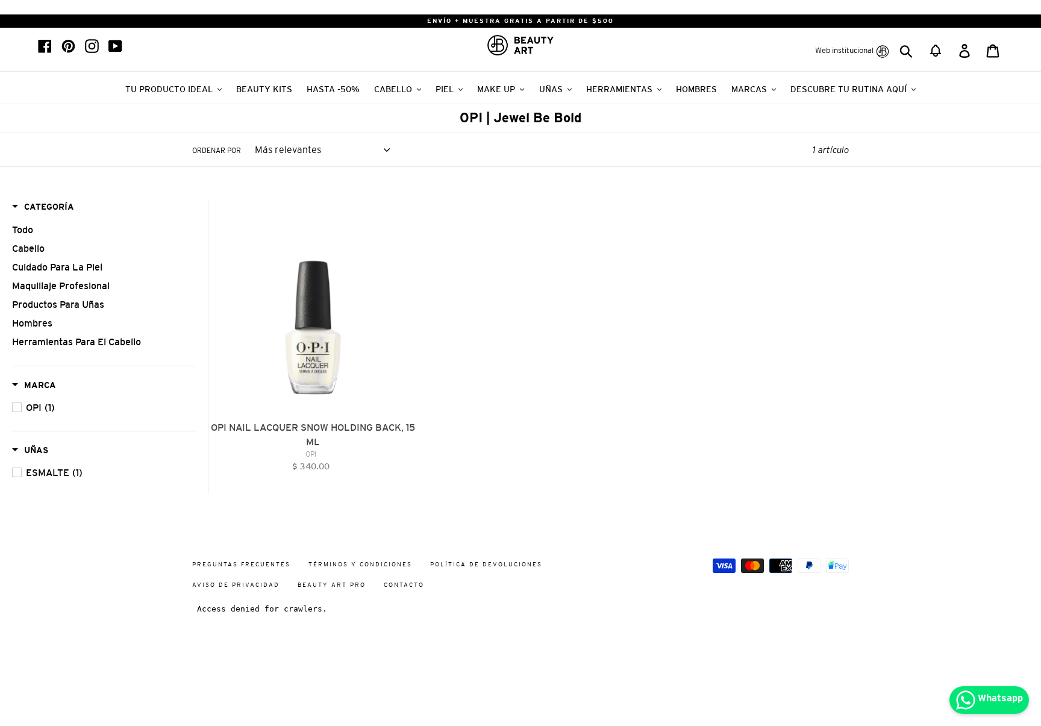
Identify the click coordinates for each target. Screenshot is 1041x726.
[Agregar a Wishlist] (407, 209)
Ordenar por (216, 150)
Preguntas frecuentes (241, 564)
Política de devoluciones (486, 564)
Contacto (404, 584)
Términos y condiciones (360, 564)
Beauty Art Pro (332, 584)
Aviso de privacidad (236, 584)
